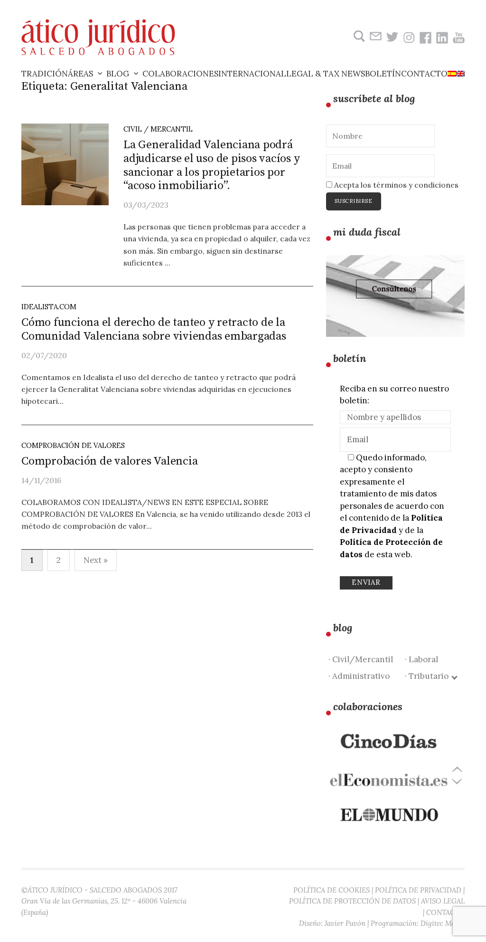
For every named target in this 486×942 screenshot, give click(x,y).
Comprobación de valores (73, 445)
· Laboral (421, 659)
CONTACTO (445, 912)
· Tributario (428, 676)
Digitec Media (443, 923)
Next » (96, 560)
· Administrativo (359, 676)
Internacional (252, 73)
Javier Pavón (345, 923)
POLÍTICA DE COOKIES (331, 889)
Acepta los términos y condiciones (395, 185)
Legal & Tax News (325, 73)
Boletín (383, 73)
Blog (117, 73)
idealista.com (48, 306)
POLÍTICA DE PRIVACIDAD (418, 889)
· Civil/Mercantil (360, 659)
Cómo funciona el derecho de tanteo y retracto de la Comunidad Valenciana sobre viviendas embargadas (153, 329)
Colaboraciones (180, 73)
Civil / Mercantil (158, 128)
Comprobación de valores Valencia (109, 461)
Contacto (424, 73)
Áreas (80, 73)
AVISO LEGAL (443, 900)
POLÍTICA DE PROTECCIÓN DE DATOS (352, 900)
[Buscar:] (358, 36)
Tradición (44, 73)
